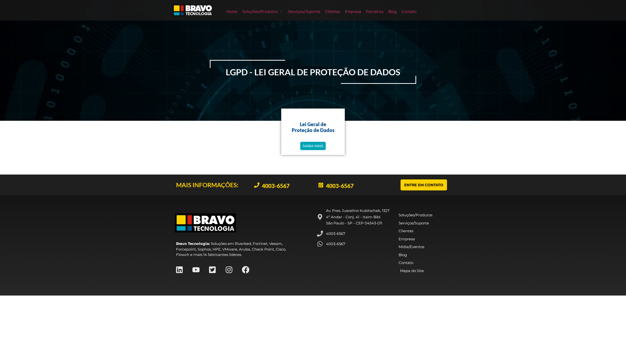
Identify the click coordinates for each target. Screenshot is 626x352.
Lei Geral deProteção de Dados (313, 127)
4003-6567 (276, 185)
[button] (263, 11)
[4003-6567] (256, 185)
